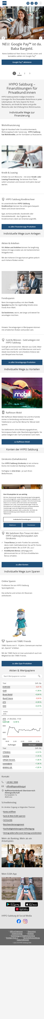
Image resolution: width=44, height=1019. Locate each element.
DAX (4, 706)
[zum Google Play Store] (13, 904)
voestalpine (7, 763)
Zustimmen (31, 525)
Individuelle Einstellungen (22, 519)
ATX (4, 702)
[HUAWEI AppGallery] (22, 909)
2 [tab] (24, 73)
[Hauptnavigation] (40, 3)
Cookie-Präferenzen (23, 940)
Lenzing (6, 756)
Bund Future (8, 698)
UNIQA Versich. (9, 760)
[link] (19, 922)
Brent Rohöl (7, 694)
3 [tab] (29, 73)
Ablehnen (12, 525)
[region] (22, 509)
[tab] (12, 744)
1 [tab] (19, 73)
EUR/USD (6, 687)
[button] (3, 38)
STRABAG (6, 752)
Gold (5, 690)
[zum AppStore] (31, 904)
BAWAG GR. (7, 767)
